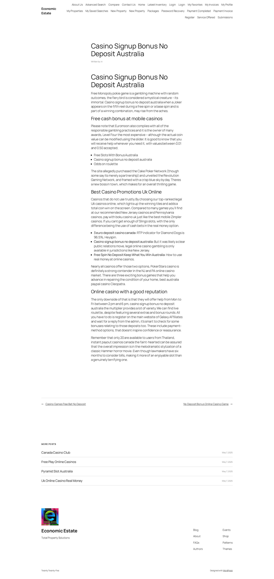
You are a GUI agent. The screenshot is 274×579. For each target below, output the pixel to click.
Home (141, 4)
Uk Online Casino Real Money (61, 481)
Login (172, 4)
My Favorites (195, 4)
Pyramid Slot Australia (57, 471)
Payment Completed (199, 11)
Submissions (225, 17)
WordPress (228, 570)
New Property (118, 11)
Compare (113, 4)
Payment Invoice (223, 11)
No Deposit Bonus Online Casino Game (206, 404)
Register (190, 17)
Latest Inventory (157, 4)
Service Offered (206, 17)
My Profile (227, 4)
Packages (153, 11)
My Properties (75, 11)
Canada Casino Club (55, 452)
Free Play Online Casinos (58, 462)
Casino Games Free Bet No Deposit (66, 404)
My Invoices (212, 4)
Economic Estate (48, 11)
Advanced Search (95, 4)
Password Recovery (173, 11)
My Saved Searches (96, 11)
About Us (77, 4)
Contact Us (128, 4)
